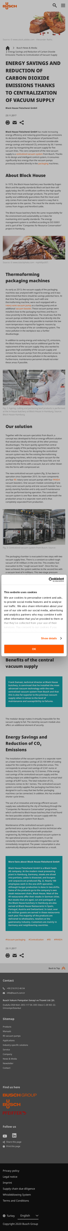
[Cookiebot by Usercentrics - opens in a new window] (49, 579)
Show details (49, 638)
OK (34, 648)
